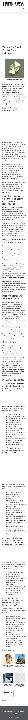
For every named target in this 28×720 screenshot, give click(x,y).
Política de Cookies (14, 711)
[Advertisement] (14, 31)
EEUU (6, 700)
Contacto (5, 711)
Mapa (14, 708)
